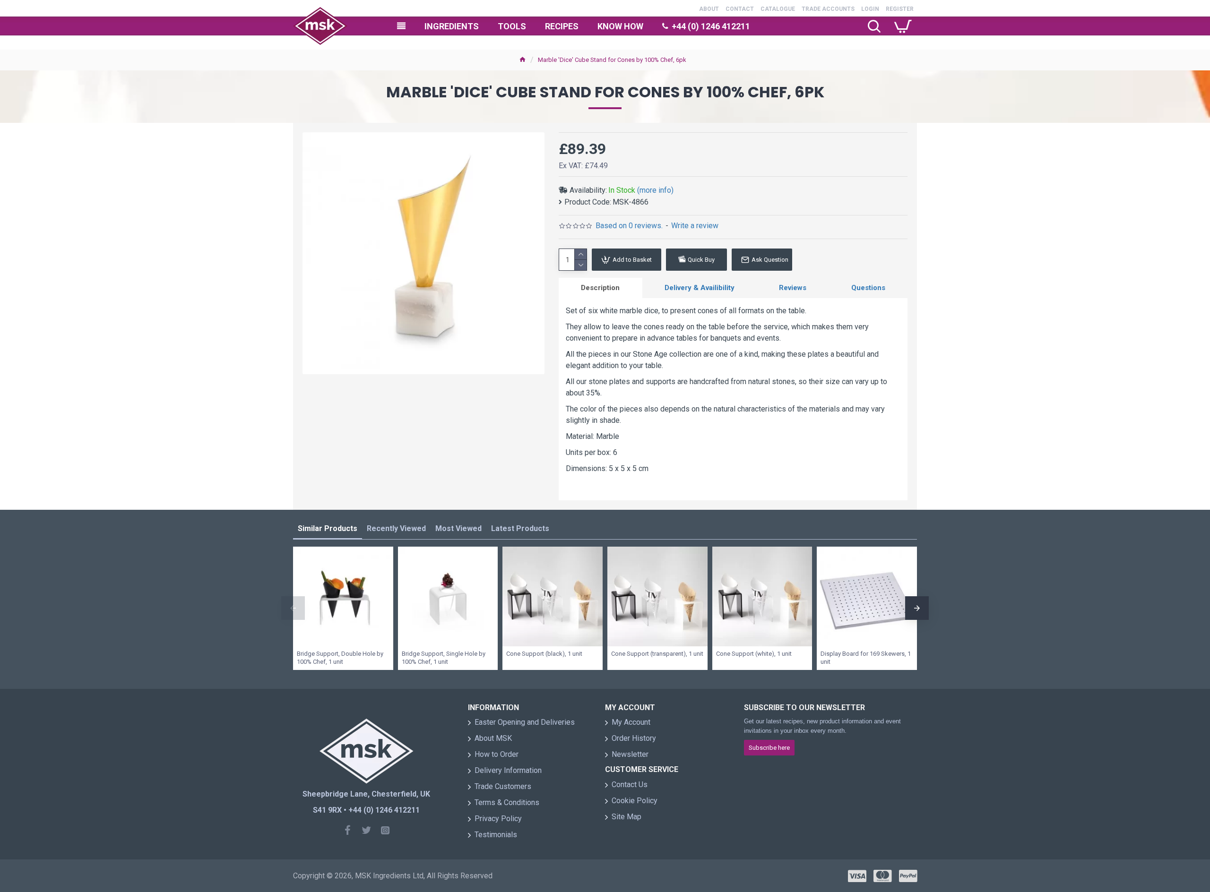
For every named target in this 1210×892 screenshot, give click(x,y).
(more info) (655, 190)
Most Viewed (458, 528)
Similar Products (327, 528)
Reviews (792, 287)
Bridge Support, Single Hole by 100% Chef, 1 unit (443, 657)
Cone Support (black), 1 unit (544, 653)
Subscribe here (769, 747)
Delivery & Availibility (700, 287)
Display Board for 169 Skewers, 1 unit (866, 657)
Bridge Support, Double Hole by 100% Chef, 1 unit (340, 657)
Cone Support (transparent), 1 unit (657, 653)
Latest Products (520, 528)
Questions (868, 287)
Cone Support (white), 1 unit (754, 653)
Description (600, 287)
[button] (293, 608)
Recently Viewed (396, 528)
